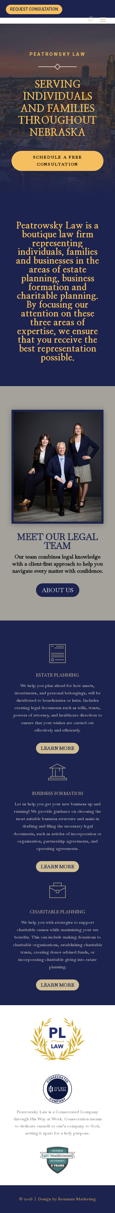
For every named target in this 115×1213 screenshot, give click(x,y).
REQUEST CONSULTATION (34, 9)
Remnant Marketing (77, 1198)
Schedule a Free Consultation (57, 160)
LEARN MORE (57, 748)
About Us (57, 590)
